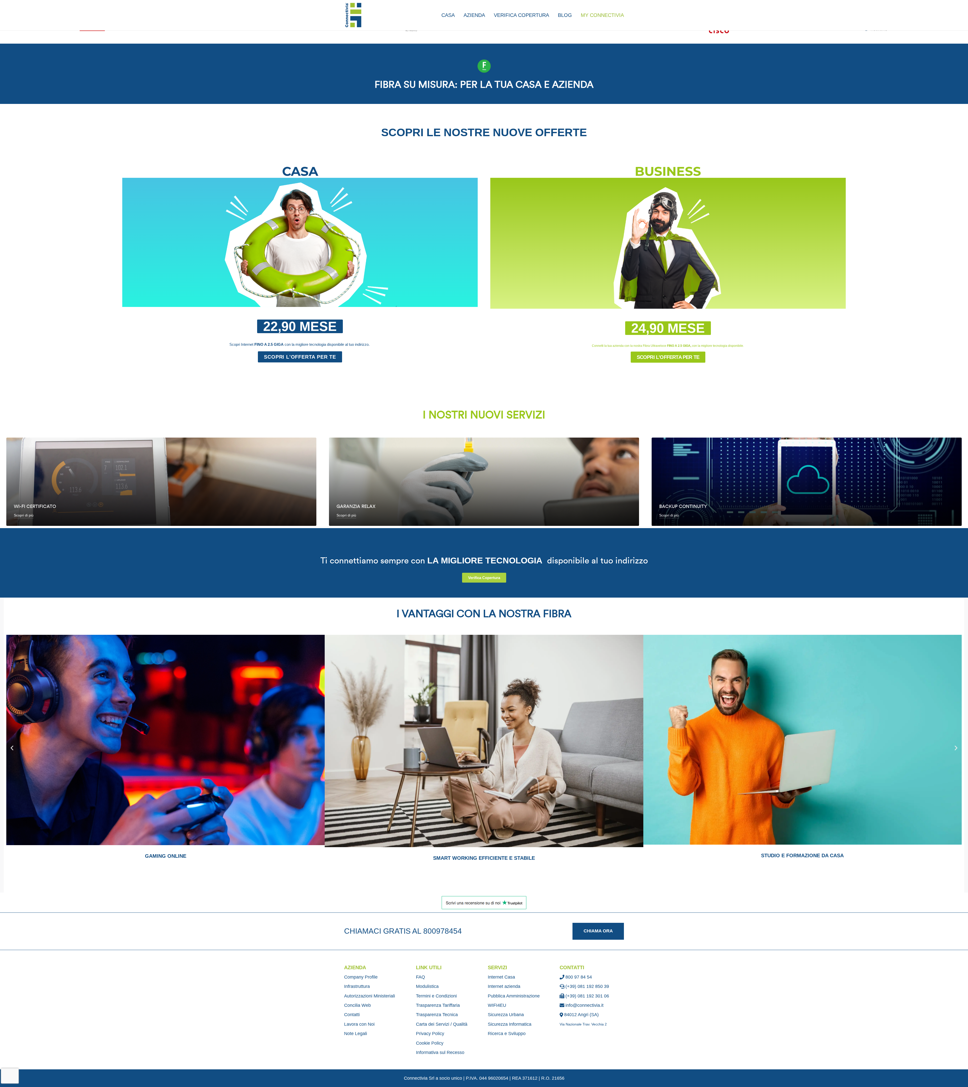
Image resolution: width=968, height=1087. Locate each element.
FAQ (420, 977)
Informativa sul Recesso (440, 1052)
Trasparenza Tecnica (437, 1014)
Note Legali (355, 1033)
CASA (448, 15)
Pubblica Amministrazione (514, 995)
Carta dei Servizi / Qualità (441, 1024)
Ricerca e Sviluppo (507, 1033)
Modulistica (427, 986)
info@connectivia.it (584, 1005)
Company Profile (361, 977)
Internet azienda (504, 986)
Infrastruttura (357, 986)
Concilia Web (357, 1005)
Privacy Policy (430, 1033)
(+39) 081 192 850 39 (587, 986)
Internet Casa (501, 977)
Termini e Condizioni (436, 995)
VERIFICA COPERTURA (521, 15)
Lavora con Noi (359, 1024)
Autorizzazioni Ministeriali (369, 995)
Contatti (352, 1014)
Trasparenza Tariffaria (438, 1005)
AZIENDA (474, 15)
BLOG (565, 15)
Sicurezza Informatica (509, 1024)
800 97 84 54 (578, 977)
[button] (300, 326)
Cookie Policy (429, 1043)
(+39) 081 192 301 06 (587, 995)
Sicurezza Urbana (506, 1014)
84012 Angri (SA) (581, 1014)
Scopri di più (24, 515)
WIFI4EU (497, 1005)
